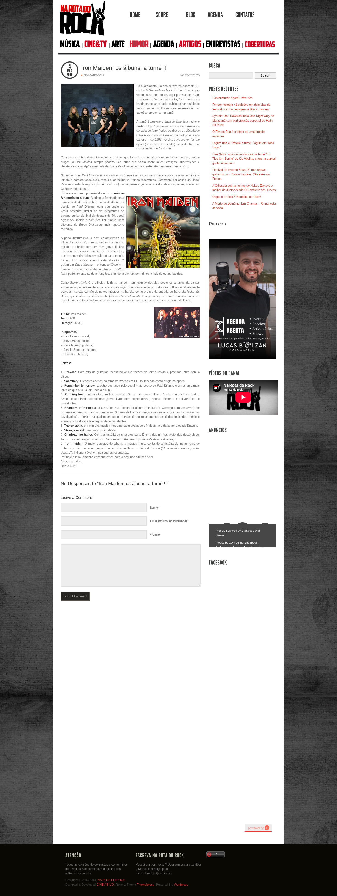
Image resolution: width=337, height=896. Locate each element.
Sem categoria (93, 75)
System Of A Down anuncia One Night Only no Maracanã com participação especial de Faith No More (243, 120)
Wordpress (181, 884)
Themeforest (145, 884)
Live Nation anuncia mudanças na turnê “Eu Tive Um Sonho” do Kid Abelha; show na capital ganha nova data (244, 158)
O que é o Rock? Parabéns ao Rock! (236, 197)
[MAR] (70, 71)
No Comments (190, 75)
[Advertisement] (243, 470)
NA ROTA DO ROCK (111, 880)
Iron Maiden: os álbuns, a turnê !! (123, 67)
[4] (70, 66)
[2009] (70, 75)
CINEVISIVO (105, 884)
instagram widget (258, 828)
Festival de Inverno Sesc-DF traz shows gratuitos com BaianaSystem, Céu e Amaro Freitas (241, 174)
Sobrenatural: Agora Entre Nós (232, 98)
